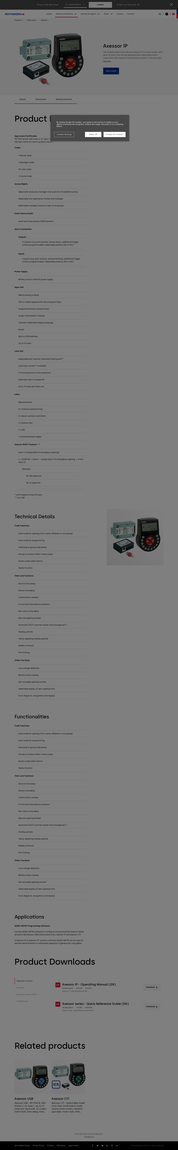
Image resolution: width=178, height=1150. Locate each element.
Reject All (93, 134)
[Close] (125, 118)
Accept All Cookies (114, 134)
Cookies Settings (64, 134)
